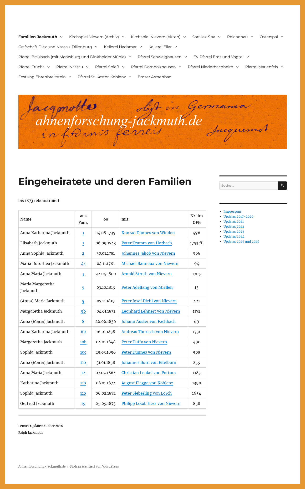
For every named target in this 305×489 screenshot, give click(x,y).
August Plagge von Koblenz (147, 383)
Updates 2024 (234, 237)
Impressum (232, 212)
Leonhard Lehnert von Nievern (151, 311)
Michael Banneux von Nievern (150, 263)
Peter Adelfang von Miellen (147, 287)
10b (83, 342)
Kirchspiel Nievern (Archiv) (94, 37)
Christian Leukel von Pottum (149, 372)
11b (83, 362)
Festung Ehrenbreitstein (42, 77)
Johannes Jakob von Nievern (148, 253)
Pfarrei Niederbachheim (210, 67)
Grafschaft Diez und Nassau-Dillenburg (55, 47)
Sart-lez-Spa (203, 37)
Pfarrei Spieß (107, 67)
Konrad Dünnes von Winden (148, 232)
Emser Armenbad (155, 77)
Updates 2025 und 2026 (241, 242)
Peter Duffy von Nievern (144, 342)
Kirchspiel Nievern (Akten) (155, 37)
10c (83, 352)
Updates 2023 (234, 232)
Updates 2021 (234, 222)
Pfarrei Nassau (69, 67)
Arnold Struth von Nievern (147, 273)
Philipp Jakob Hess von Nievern (151, 403)
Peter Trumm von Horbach (147, 243)
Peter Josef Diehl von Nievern (149, 301)
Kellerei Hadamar (120, 47)
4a (83, 263)
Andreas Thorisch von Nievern (150, 331)
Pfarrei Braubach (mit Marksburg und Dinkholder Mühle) (72, 57)
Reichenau (237, 37)
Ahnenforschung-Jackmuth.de (42, 466)
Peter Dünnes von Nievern (146, 352)
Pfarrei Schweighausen (160, 57)
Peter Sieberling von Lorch (147, 393)
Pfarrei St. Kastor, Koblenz (102, 77)
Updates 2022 (234, 227)
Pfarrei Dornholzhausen (153, 67)
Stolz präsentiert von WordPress (94, 466)
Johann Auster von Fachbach (149, 321)
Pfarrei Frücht (31, 67)
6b (83, 331)
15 (83, 403)
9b (83, 311)
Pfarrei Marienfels (261, 67)
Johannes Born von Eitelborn (149, 362)
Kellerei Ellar (160, 47)
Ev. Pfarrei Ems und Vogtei (218, 57)
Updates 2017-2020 (238, 217)
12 (83, 372)
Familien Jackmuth (37, 37)
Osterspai (269, 37)
